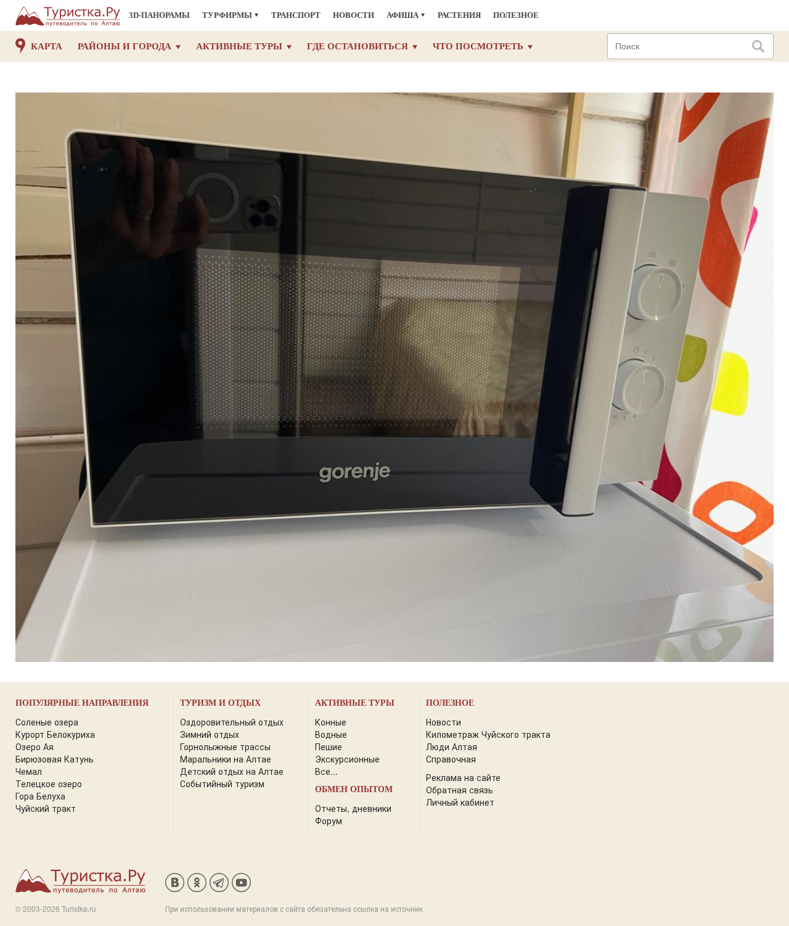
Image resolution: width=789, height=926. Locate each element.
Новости (353, 15)
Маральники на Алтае (225, 759)
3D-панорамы (159, 15)
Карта (46, 46)
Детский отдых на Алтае (232, 771)
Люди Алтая (451, 746)
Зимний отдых (209, 734)
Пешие (328, 746)
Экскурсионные (347, 759)
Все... (326, 771)
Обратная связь (459, 789)
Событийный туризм (222, 783)
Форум (328, 820)
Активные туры (239, 46)
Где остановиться (357, 46)
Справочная (451, 759)
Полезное (516, 15)
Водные (331, 734)
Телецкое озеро (48, 783)
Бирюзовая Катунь (54, 759)
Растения (459, 15)
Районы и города (124, 46)
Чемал (28, 771)
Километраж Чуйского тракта (488, 734)
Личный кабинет (460, 802)
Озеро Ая (34, 746)
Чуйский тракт (45, 808)
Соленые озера (46, 722)
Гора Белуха (40, 796)
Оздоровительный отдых (232, 722)
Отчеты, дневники (353, 808)
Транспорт (296, 15)
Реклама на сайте (463, 777)
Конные (330, 722)
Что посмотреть (478, 46)
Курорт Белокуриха (55, 734)
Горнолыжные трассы (225, 746)
